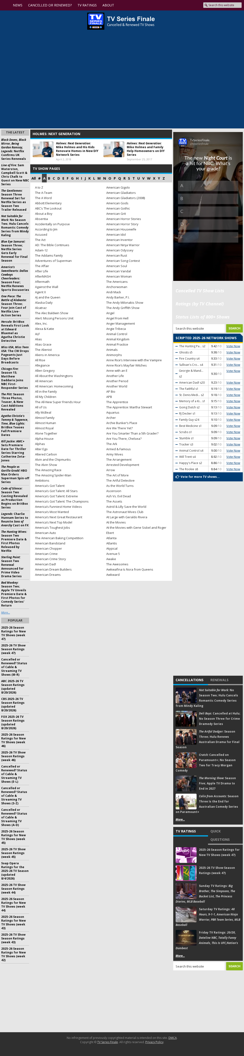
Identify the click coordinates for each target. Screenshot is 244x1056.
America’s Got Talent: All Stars (56, 491)
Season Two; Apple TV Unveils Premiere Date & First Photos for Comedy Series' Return (14, 594)
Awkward (113, 574)
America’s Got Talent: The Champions (62, 501)
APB (109, 397)
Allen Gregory (45, 370)
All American (44, 381)
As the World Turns (120, 486)
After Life (41, 271)
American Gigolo (118, 187)
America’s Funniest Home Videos (58, 506)
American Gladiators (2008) (125, 198)
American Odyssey (119, 250)
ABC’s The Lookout (48, 208)
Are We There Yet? (119, 428)
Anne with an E (116, 370)
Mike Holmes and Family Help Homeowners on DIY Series (146, 149)
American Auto (45, 533)
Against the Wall (46, 287)
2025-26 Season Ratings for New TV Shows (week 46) (13, 740)
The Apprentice (117, 402)
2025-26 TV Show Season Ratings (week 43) (13, 938)
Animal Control (116, 334)
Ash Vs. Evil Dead (118, 496)
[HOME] (6, 5)
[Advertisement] (208, 1001)
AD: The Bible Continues (52, 245)
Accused (41, 234)
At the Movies (116, 522)
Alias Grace (43, 344)
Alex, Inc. (41, 323)
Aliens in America (47, 355)
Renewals (219, 680)
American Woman (119, 276)
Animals (112, 349)
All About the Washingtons (54, 376)
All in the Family (46, 391)
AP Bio (110, 391)
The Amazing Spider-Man (53, 475)
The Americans (117, 281)
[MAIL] (196, 5)
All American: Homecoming (54, 386)
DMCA (172, 1038)
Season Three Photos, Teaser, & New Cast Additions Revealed (12, 401)
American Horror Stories (123, 219)
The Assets (114, 501)
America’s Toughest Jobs (52, 527)
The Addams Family (49, 255)
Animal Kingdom (117, 339)
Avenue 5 (113, 554)
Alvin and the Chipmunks (53, 459)
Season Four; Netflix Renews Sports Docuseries (15, 278)
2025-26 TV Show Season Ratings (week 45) (13, 853)
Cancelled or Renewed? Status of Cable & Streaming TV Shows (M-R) (14, 667)
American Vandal (118, 271)
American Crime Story (50, 559)
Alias (38, 339)
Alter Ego (41, 449)
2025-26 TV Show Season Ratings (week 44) (13, 889)
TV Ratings (186, 831)
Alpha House (44, 438)
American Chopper (48, 548)
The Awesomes (117, 564)
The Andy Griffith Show (122, 308)
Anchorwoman (116, 287)
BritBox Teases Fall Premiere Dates (14, 425)
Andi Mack (113, 292)
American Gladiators (121, 193)
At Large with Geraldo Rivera (126, 517)
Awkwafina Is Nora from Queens (129, 569)
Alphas (40, 444)
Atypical (111, 548)
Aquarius (112, 412)
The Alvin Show (46, 465)
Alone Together (46, 433)
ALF (37, 334)
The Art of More (117, 475)
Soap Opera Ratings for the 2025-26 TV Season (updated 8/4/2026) (15, 870)
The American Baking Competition (59, 538)
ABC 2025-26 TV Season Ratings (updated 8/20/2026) (13, 686)
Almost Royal (44, 428)
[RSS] (187, 5)
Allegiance (42, 365)
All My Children (45, 397)
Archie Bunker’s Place (121, 423)
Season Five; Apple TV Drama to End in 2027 (217, 783)
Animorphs (114, 355)
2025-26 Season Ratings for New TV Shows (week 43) (13, 922)
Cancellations (189, 680)
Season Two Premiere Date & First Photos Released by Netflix (14, 541)
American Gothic (118, 208)
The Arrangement (119, 459)
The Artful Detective (120, 480)
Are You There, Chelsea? (124, 438)
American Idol (116, 234)
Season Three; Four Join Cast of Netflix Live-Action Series (13, 305)
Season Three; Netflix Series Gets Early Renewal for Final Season (14, 251)
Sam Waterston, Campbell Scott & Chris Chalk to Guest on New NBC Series (15, 174)
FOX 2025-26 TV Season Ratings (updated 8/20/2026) (13, 722)
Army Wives (114, 454)
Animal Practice (117, 344)
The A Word (43, 198)
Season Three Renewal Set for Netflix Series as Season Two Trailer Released (13, 200)
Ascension (113, 491)
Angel (110, 313)
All (33, 178)
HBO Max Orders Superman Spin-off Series (15, 474)
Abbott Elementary (48, 203)
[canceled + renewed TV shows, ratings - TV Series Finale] (121, 21)
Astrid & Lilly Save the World (126, 506)
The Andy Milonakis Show (124, 302)
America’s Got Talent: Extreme (56, 496)
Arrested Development (122, 465)
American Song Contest (123, 261)
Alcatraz (41, 308)
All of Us (41, 407)
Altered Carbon (46, 454)
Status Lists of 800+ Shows (203, 317)
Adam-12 (41, 250)
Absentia (41, 219)
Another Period (117, 381)
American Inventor (119, 240)
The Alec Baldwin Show (51, 313)
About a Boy (43, 213)
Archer (111, 418)
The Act (40, 240)
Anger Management (120, 323)
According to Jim (46, 229)
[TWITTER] (179, 5)
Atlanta (111, 538)
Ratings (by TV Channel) (200, 304)
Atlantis (111, 543)
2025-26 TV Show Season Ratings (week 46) (13, 756)
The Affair (42, 266)
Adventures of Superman (53, 261)
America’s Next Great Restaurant (58, 517)
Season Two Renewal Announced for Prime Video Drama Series (12, 566)
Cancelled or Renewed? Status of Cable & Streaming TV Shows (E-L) (14, 774)
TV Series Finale (107, 1042)
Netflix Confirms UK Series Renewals (13, 149)
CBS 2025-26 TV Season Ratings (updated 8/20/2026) (13, 704)
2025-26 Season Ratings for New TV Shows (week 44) (13, 904)
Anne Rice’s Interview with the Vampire (134, 360)
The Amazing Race (48, 470)
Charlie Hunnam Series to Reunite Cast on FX (15, 519)
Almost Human (45, 423)
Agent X (40, 292)
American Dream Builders (53, 569)
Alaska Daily (44, 302)
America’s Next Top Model (53, 522)
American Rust (116, 255)
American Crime (46, 554)
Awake (111, 559)
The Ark (111, 444)
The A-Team (43, 193)
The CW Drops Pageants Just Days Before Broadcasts (15, 354)
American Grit (116, 213)
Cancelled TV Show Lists (200, 290)
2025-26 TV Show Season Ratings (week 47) (13, 649)
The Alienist (43, 349)
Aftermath (42, 281)
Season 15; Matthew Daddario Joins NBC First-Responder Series (14, 378)
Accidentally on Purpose (52, 224)
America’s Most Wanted (52, 512)
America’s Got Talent (50, 486)
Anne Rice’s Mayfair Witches (126, 365)
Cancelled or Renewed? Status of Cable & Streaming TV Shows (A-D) (14, 817)
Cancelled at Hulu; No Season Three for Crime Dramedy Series (219, 718)
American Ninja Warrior (123, 245)
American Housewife (121, 229)
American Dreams (48, 574)
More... (180, 819)
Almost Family (45, 418)
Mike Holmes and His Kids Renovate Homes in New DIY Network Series (77, 149)
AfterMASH (43, 276)
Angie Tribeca (116, 329)
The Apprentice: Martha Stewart (129, 407)
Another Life (115, 376)
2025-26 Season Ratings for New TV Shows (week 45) (13, 837)
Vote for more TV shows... (200, 477)
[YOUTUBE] (162, 5)
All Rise (40, 360)
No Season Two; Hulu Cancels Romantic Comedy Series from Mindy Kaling (15, 225)
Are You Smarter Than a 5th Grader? (132, 433)
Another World (116, 386)
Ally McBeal (43, 412)
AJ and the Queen (47, 297)
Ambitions (42, 480)
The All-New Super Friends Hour (58, 402)
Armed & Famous (118, 449)
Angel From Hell (117, 318)
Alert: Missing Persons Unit (54, 318)
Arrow (110, 470)
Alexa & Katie (44, 329)
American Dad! (45, 564)
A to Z (39, 187)
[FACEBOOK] (172, 5)
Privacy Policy (154, 1042)
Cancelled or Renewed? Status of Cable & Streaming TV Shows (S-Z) (14, 795)
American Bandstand (50, 543)
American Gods (117, 203)
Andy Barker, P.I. (118, 297)
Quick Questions (220, 835)
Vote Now (233, 346)
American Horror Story (122, 224)
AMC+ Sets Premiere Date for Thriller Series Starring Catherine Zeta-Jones (13, 450)
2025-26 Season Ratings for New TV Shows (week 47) (13, 633)
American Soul (116, 266)
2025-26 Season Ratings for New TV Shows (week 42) (13, 954)
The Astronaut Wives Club (124, 512)
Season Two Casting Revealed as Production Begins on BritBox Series (14, 497)
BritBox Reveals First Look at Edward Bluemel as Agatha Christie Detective (15, 331)
